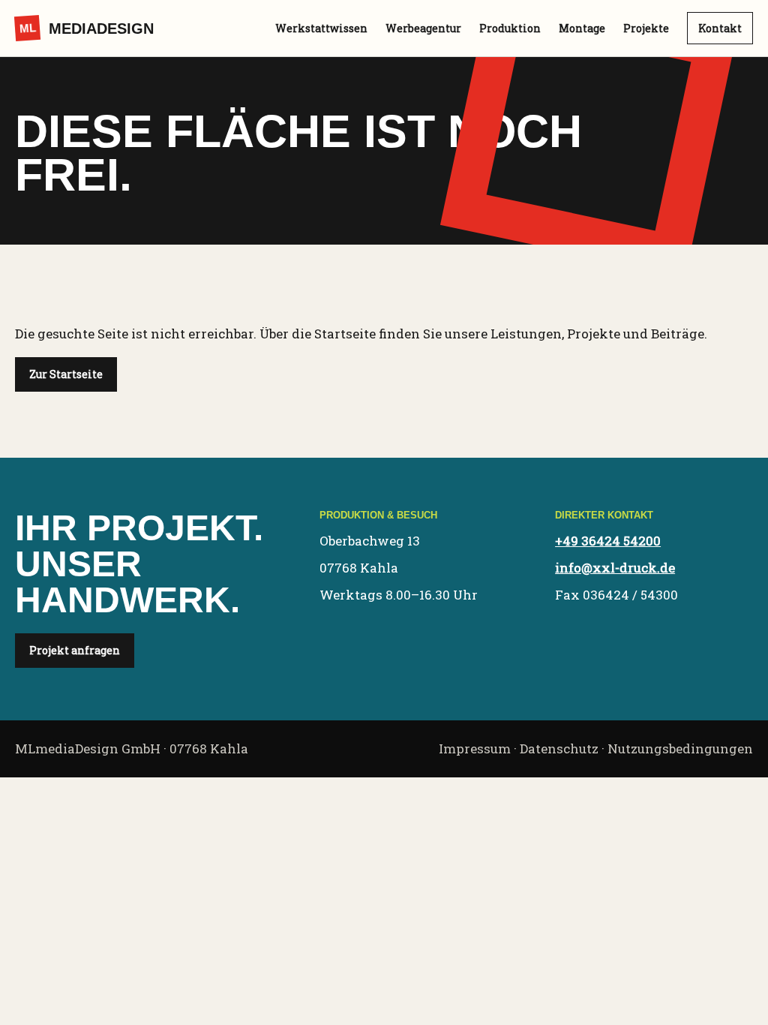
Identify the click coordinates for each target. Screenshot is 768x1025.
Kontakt (720, 28)
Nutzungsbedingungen (680, 748)
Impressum (475, 748)
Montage (582, 28)
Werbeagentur (423, 28)
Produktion (510, 28)
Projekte (646, 28)
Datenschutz (559, 748)
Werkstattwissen (321, 28)
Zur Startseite (66, 374)
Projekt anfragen (74, 650)
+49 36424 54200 (608, 540)
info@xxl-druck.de (615, 567)
